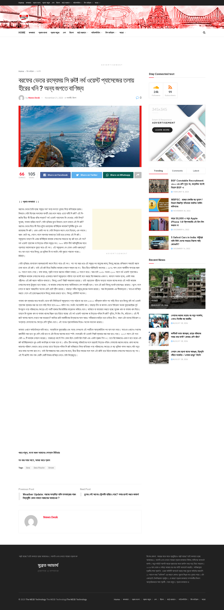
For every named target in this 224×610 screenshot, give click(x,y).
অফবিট (38, 71)
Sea (28, 468)
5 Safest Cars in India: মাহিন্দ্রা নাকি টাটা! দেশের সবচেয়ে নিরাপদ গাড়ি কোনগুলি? (187, 241)
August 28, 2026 (180, 323)
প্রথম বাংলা (36, 3)
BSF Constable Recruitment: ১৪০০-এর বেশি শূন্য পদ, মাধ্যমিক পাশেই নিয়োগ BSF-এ (187, 184)
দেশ (53, 3)
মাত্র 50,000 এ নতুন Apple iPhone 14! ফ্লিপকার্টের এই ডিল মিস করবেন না (187, 222)
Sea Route (39, 468)
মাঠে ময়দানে (66, 3)
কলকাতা (28, 3)
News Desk (34, 98)
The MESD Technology (36, 599)
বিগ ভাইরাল (87, 3)
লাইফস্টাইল (76, 3)
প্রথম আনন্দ (46, 3)
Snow (51, 468)
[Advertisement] (145, 16)
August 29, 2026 (160, 305)
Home (21, 3)
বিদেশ (58, 3)
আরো (96, 3)
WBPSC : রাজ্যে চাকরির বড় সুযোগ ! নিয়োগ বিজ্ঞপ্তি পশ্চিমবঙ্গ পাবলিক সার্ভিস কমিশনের (187, 203)
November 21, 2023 (54, 98)
